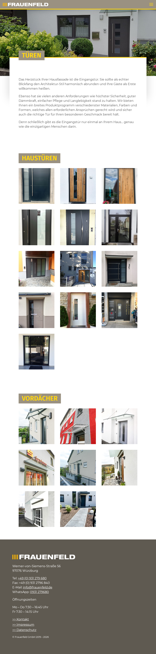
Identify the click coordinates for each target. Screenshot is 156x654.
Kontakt (23, 619)
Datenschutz (26, 630)
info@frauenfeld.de (37, 587)
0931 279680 (39, 592)
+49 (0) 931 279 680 (32, 578)
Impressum (25, 624)
